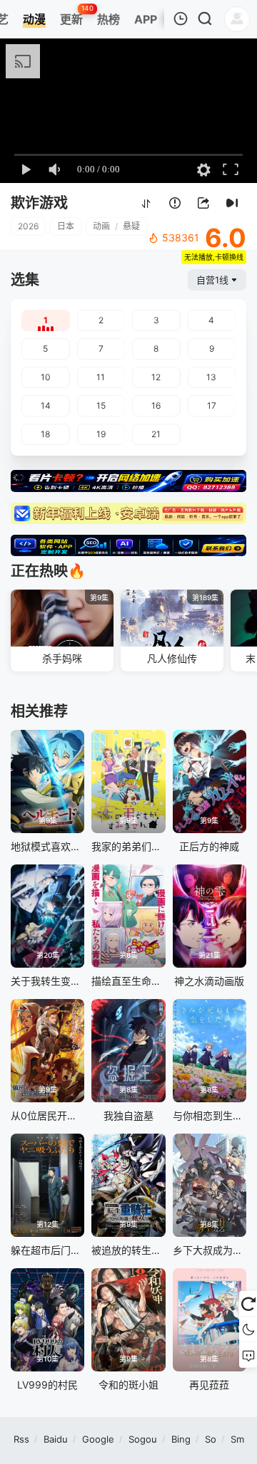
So (210, 1439)
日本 (65, 226)
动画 (101, 226)
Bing (181, 1439)
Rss (21, 1439)
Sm (237, 1439)
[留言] (248, 1355)
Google (98, 1439)
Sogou (142, 1439)
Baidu (56, 1439)
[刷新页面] (248, 1304)
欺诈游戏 (39, 202)
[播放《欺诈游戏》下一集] (232, 204)
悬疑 (131, 226)
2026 (28, 226)
